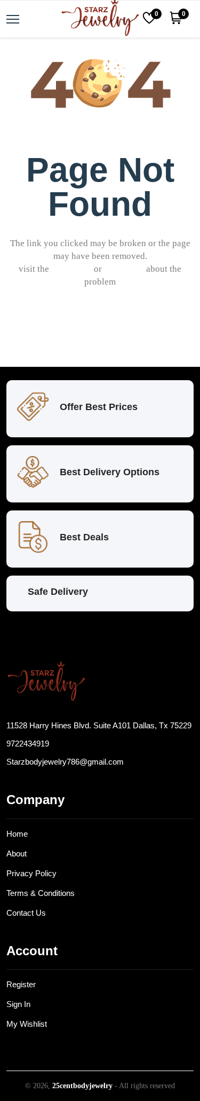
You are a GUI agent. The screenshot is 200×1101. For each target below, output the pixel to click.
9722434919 (27, 743)
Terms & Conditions (40, 893)
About (16, 853)
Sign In (18, 1004)
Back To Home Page (107, 332)
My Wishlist (26, 1023)
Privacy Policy (31, 873)
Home (17, 833)
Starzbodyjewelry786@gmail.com (65, 761)
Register (21, 984)
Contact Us (26, 912)
